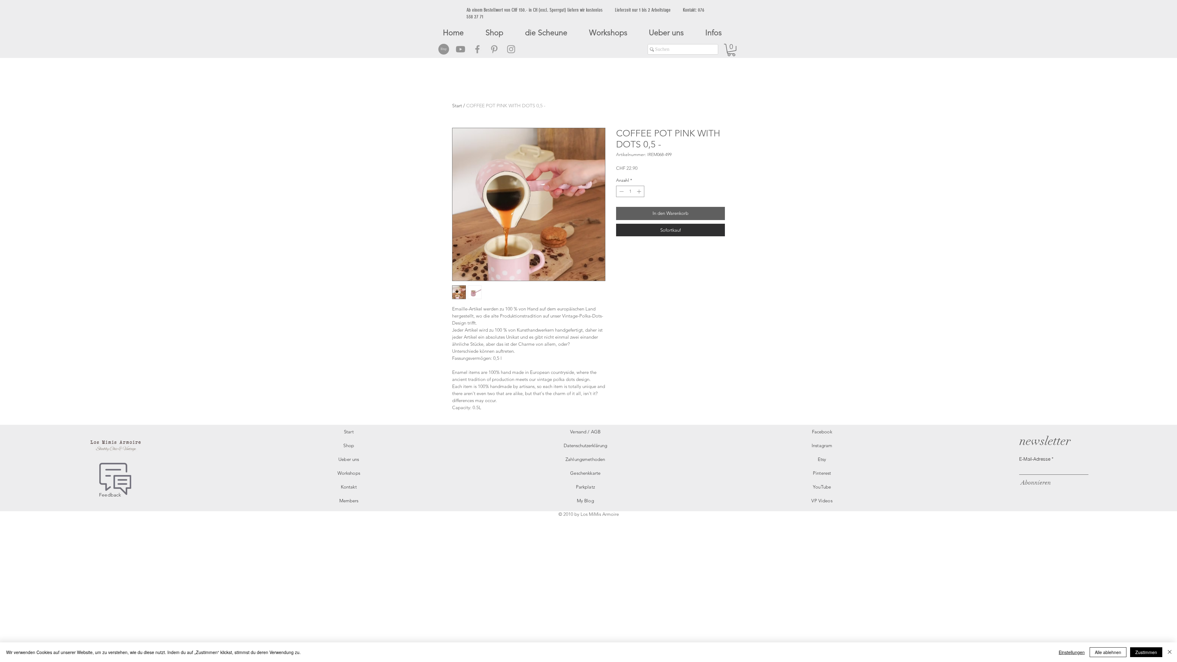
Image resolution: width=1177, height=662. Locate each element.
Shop (348, 445)
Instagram (822, 445)
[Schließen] (1169, 652)
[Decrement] (621, 191)
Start (457, 105)
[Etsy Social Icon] (443, 49)
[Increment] (639, 191)
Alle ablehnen (1108, 652)
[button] (731, 50)
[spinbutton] (630, 191)
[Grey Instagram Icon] (511, 49)
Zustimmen (1146, 652)
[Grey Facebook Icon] (477, 49)
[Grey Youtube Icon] (460, 49)
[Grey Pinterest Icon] (494, 49)
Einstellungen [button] (1072, 652)
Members (348, 501)
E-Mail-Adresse (1034, 459)
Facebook (822, 432)
